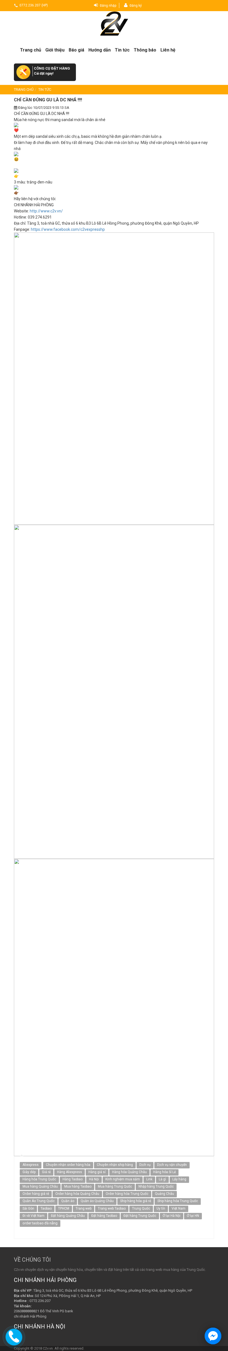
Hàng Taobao (73, 1179)
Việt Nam (178, 1208)
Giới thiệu (55, 50)
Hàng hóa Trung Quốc (39, 1179)
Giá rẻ (46, 1172)
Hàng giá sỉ (97, 1172)
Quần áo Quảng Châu (97, 1201)
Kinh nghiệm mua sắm (122, 1179)
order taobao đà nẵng (40, 1223)
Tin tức (122, 50)
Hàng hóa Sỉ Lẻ (164, 1172)
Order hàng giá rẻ (36, 1194)
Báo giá (76, 50)
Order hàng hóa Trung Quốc (127, 1194)
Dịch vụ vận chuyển (172, 1165)
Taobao (46, 1208)
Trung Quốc (141, 1208)
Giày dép (29, 1172)
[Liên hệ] (14, 1336)
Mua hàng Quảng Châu (40, 1186)
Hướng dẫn (99, 50)
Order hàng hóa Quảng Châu (77, 1194)
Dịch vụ (145, 1165)
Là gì (162, 1179)
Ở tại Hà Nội (171, 1216)
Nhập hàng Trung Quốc (156, 1186)
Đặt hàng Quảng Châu (68, 1216)
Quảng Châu (164, 1194)
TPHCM (63, 1208)
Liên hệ (167, 50)
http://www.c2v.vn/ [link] (46, 211)
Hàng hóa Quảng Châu (129, 1172)
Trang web (83, 1208)
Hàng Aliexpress (69, 1172)
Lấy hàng (179, 1179)
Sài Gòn (28, 1208)
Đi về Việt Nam (33, 1216)
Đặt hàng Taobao (104, 1216)
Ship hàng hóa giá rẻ (135, 1201)
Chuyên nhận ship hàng (115, 1165)
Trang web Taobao (112, 1208)
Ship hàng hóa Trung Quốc (177, 1201)
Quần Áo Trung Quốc (39, 1201)
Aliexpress (31, 1165)
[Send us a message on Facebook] (213, 1336)
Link (149, 1179)
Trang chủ (30, 50)
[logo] (114, 23)
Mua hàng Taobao (77, 1186)
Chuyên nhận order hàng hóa (68, 1165)
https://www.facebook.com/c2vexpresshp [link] (68, 229)
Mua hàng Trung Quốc (115, 1186)
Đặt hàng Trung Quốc (139, 1216)
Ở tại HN (193, 1216)
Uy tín (161, 1208)
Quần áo (67, 1201)
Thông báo (145, 50)
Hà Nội (94, 1179)
